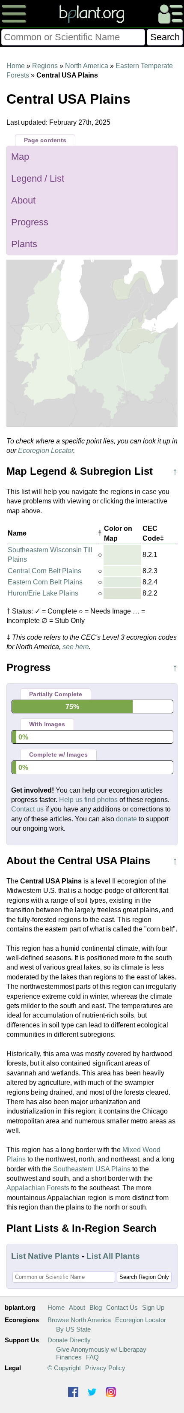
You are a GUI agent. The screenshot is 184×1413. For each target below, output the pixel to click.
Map (20, 156)
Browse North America (79, 1319)
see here (75, 646)
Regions (45, 65)
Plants (24, 244)
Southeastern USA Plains (92, 1169)
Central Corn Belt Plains (44, 571)
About (23, 200)
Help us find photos (88, 799)
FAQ (92, 1357)
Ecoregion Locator (45, 450)
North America (86, 65)
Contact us (27, 809)
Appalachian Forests (37, 1187)
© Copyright (64, 1367)
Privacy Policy (105, 1367)
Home (15, 65)
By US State (73, 1329)
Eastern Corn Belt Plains (45, 582)
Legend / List (37, 178)
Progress (29, 222)
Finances (69, 1357)
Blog (95, 1307)
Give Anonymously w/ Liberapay (101, 1349)
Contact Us (122, 1307)
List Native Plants (45, 1255)
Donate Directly (69, 1340)
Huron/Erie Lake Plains (43, 593)
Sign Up (153, 1307)
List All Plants (113, 1255)
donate (126, 819)
